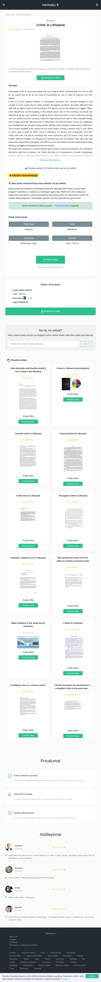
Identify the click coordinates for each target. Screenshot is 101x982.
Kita (83, 959)
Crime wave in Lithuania (28, 496)
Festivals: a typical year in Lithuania (28, 558)
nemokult (50, 5)
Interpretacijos (55, 953)
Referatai (73, 959)
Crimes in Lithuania (73, 623)
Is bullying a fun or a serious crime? (28, 685)
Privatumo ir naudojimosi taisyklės (23, 945)
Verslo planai (28, 965)
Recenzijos (13, 959)
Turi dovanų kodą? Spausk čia (50, 267)
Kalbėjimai (13, 965)
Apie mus (13, 937)
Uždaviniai (60, 959)
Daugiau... (66, 979)
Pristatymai (46, 962)
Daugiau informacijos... (50, 160)
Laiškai (12, 962)
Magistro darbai (44, 965)
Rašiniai (29, 229)
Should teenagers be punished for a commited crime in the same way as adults (73, 688)
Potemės (73, 962)
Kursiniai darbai (15, 956)
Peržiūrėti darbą (50, 259)
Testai (37, 959)
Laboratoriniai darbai (34, 956)
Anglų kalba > (10, 15)
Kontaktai (13, 942)
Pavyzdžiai (67, 956)
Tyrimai (47, 959)
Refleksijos (24, 968)
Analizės (12, 953)
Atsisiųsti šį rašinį (51, 78)
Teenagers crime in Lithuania (73, 496)
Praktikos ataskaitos (28, 962)
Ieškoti (86, 344)
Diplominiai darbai (28, 953)
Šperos (26, 959)
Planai (11, 968)
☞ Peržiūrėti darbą (61, 206)
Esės (43, 953)
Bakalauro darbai (62, 965)
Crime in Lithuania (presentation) (73, 368)
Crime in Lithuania (23, 15)
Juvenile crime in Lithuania (28, 433)
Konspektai (71, 953)
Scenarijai (37, 968)
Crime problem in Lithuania (72, 433)
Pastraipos (60, 962)
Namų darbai (52, 956)
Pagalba (12, 939)
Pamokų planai (79, 965)
